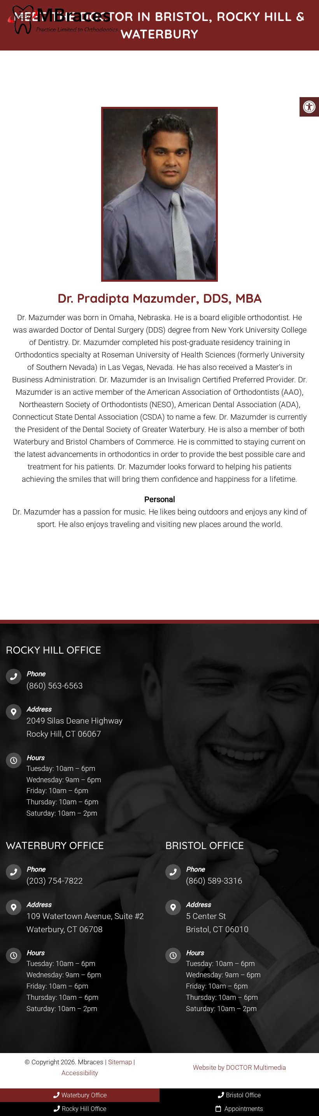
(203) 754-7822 (54, 881)
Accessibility (79, 1073)
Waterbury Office (84, 1095)
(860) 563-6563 (54, 686)
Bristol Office (243, 1095)
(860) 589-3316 (214, 881)
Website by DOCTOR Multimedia (239, 1067)
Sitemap (120, 1062)
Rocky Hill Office (84, 1109)
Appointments (243, 1109)
